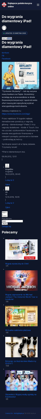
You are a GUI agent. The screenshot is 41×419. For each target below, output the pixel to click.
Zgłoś (7, 184)
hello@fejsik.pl (19, 413)
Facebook (6, 58)
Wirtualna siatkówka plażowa (18, 330)
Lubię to (9, 180)
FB (3, 55)
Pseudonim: (7, 219)
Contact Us (9, 413)
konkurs (5, 53)
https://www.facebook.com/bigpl (16, 114)
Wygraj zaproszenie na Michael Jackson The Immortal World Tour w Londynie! (21, 296)
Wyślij (5, 224)
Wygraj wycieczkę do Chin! (16, 264)
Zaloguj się (6, 226)
